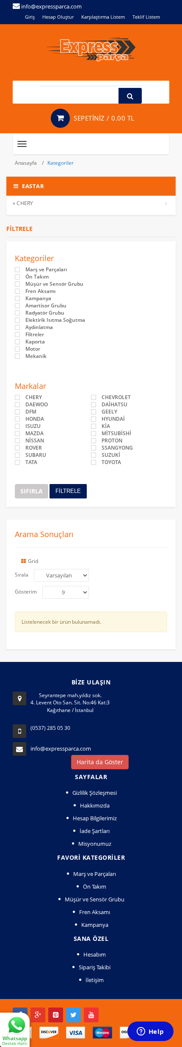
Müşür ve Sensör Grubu (54, 284)
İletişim (94, 980)
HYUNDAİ (113, 419)
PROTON (112, 440)
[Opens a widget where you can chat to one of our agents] (150, 1032)
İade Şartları (95, 831)
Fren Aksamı (40, 291)
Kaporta (35, 341)
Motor (32, 349)
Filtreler (34, 334)
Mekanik (36, 356)
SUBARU (35, 455)
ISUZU (33, 426)
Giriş (30, 17)
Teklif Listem (146, 17)
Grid (33, 561)
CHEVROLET (116, 397)
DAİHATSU (114, 404)
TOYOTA (111, 462)
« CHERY (23, 203)
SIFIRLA (31, 491)
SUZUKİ (111, 455)
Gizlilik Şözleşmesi (94, 793)
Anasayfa (26, 162)
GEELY (109, 411)
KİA (106, 426)
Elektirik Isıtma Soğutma (55, 320)
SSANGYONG (117, 447)
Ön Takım (37, 276)
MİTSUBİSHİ (116, 433)
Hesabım (94, 954)
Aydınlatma (39, 327)
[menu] (65, 592)
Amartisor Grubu (45, 305)
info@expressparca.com (60, 748)
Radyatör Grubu (44, 312)
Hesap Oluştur (58, 17)
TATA (31, 462)
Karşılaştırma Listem (103, 17)
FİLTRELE (68, 491)
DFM (30, 411)
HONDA (34, 419)
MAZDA (34, 433)
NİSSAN (34, 440)
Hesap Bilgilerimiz (95, 818)
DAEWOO (36, 404)
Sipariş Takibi (94, 967)
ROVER (33, 447)
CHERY (33, 397)
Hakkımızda (95, 805)
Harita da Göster (100, 762)
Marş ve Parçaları (46, 269)
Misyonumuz (94, 843)
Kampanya (38, 298)
